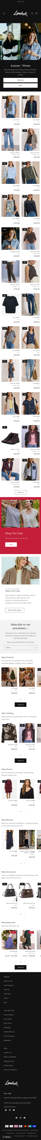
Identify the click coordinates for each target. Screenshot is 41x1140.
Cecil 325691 (36, 119)
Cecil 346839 (36, 482)
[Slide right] (25, 699)
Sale (5, 1002)
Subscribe (7, 1027)
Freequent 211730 (12, 744)
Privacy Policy (8, 1065)
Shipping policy (31, 1133)
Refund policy (34, 1130)
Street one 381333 (15, 152)
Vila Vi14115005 (13, 800)
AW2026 (20, 80)
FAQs (5, 1048)
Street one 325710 (15, 482)
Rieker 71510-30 (15, 449)
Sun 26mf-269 (13, 951)
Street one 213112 (35, 152)
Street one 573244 (35, 449)
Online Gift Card (9, 1032)
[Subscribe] (35, 647)
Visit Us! (6, 989)
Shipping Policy (9, 1061)
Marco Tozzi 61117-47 (29, 903)
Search (6, 998)
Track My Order (9, 1010)
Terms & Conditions (10, 1069)
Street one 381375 (15, 284)
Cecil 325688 (36, 185)
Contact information (19, 1136)
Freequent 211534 (15, 251)
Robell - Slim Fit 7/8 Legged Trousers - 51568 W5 (27, 852)
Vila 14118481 (13, 851)
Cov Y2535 (32, 688)
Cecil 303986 (36, 218)
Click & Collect (9, 1015)
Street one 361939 (30, 951)
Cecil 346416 (16, 317)
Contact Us (7, 1052)
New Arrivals (8, 981)
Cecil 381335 (36, 383)
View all (21, 492)
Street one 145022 (15, 383)
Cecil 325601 (16, 416)
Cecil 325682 (16, 350)
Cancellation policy (32, 1136)
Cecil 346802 (16, 218)
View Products (9, 985)
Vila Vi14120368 (30, 800)
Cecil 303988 (16, 185)
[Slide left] (16, 699)
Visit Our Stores (9, 1036)
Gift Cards (7, 994)
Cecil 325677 (16, 119)
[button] (4, 13)
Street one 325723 (35, 284)
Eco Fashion (8, 1019)
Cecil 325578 (36, 350)
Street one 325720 (35, 251)
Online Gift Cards (14, 610)
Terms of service (21, 1133)
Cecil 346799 (36, 416)
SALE (21, 85)
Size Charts (8, 1023)
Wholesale (7, 1040)
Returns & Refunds (10, 1057)
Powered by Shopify (23, 1130)
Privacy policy (10, 1133)
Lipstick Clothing (12, 1130)
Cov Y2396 (14, 688)
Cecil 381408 (36, 317)
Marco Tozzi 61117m (11, 903)
